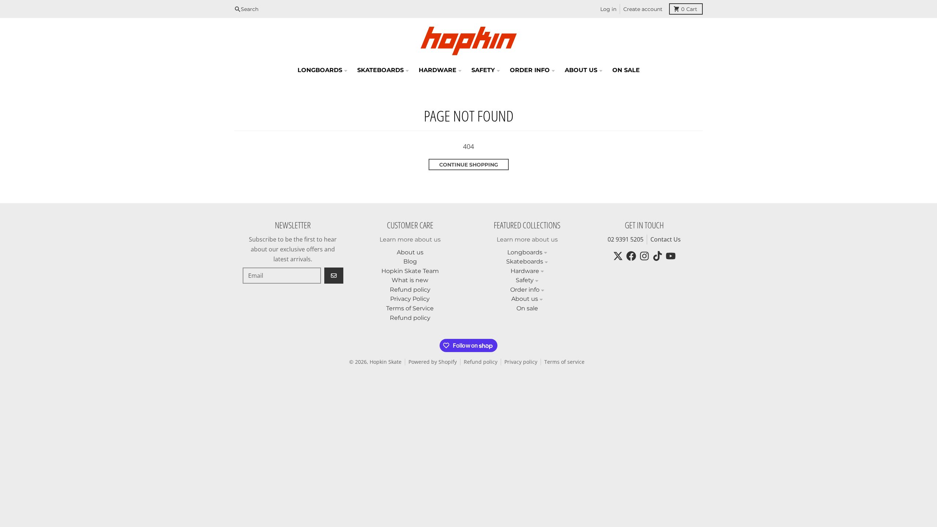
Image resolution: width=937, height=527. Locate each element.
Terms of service (564, 362)
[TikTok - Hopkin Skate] (657, 256)
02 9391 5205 (625, 239)
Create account (642, 9)
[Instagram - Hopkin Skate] (644, 256)
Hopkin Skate (386, 362)
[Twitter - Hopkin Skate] (618, 256)
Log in (608, 9)
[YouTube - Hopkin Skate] (671, 256)
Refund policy (480, 362)
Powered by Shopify (432, 362)
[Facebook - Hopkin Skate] (631, 256)
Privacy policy (520, 362)
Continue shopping (468, 165)
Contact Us (665, 239)
